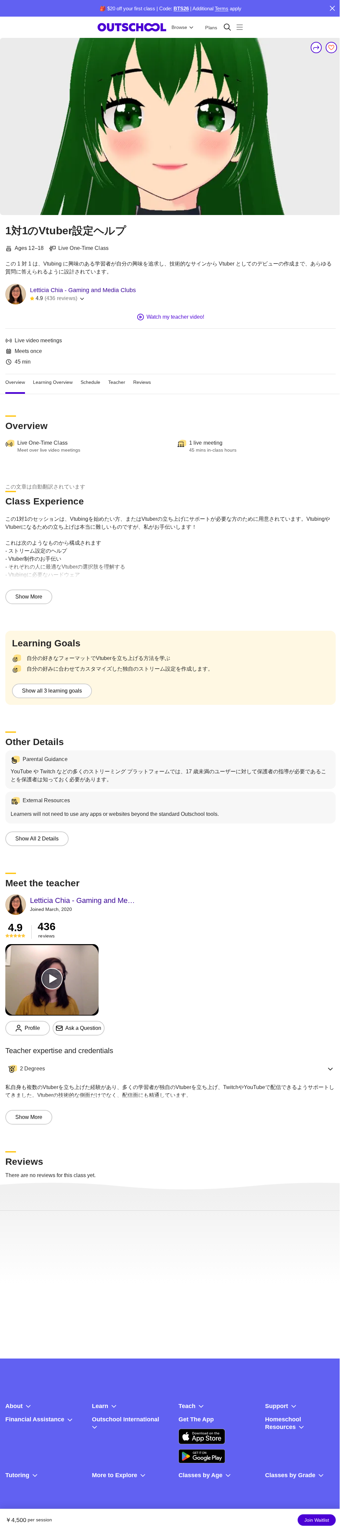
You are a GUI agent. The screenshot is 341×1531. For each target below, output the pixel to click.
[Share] (316, 47)
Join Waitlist (316, 1520)
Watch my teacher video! (175, 317)
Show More (28, 597)
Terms (221, 8)
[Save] (331, 47)
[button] (170, 1069)
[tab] (15, 382)
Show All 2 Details (37, 838)
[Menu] (239, 27)
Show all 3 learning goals (52, 691)
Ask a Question (83, 1028)
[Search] (227, 27)
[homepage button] (132, 27)
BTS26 (181, 8)
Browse (179, 27)
